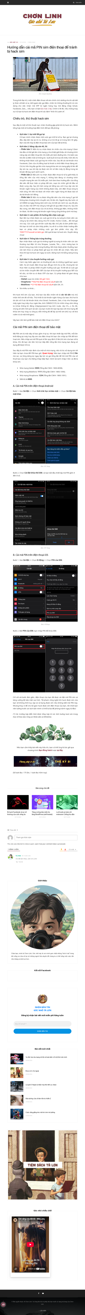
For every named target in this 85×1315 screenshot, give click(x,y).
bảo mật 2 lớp (46, 108)
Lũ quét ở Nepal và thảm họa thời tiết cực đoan (41, 1085)
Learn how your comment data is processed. (50, 844)
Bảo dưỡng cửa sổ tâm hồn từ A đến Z (38, 1098)
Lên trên (43, 1311)
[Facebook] (6, 65)
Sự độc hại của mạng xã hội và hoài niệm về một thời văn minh (46, 1057)
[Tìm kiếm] (73, 2)
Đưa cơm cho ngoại (32, 1071)
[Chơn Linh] (42, 20)
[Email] (6, 70)
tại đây (60, 750)
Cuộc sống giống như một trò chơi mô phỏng (40, 1112)
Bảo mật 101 (14, 42)
